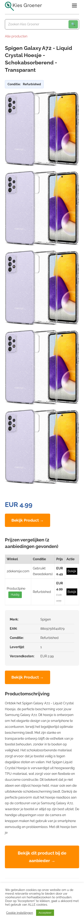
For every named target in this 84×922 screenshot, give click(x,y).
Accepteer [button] (45, 912)
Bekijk (71, 571)
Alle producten (16, 36)
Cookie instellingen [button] (19, 912)
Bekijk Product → (27, 520)
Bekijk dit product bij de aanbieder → (42, 856)
